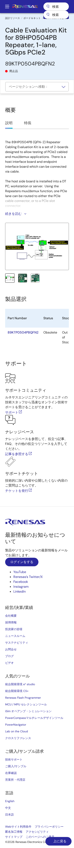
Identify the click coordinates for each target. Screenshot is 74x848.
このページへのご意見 (40, 837)
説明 (9, 123)
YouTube (19, 572)
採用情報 (11, 622)
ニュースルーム (15, 636)
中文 (8, 808)
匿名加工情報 (13, 832)
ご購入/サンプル (15, 766)
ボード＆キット (32, 18)
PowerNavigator (15, 724)
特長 (27, 123)
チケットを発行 (16, 491)
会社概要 (11, 615)
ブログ (9, 656)
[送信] (48, 15)
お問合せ (11, 649)
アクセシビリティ (37, 832)
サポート (11, 412)
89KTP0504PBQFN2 (23, 332)
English (9, 801)
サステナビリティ (16, 642)
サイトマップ (13, 837)
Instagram (21, 586)
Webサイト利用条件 (18, 826)
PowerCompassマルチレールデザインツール (34, 718)
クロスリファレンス (18, 738)
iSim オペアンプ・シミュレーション (28, 711)
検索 (56, 6)
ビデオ (9, 663)
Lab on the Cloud (16, 731)
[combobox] (56, 15)
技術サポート (13, 759)
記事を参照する (16, 454)
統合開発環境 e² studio (20, 684)
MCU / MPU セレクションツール (26, 704)
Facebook (20, 582)
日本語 (9, 814)
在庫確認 (11, 773)
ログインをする (21, 562)
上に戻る (59, 841)
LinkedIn (19, 591)
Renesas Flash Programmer (23, 697)
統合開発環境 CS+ (17, 691)
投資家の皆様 (13, 629)
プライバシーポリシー (49, 826)
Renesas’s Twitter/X (28, 577)
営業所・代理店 (15, 779)
